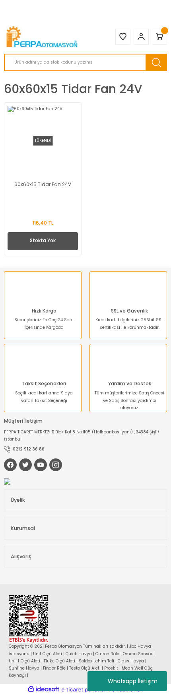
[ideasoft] (44, 689)
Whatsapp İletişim (132, 681)
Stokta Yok (43, 240)
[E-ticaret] (84, 690)
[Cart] (159, 37)
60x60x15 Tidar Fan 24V (42, 184)
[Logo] (43, 36)
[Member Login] (141, 37)
